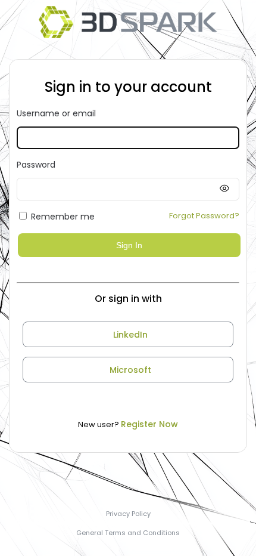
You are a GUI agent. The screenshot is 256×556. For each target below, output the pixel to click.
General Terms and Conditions (128, 533)
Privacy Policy (128, 513)
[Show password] (224, 189)
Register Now (149, 424)
